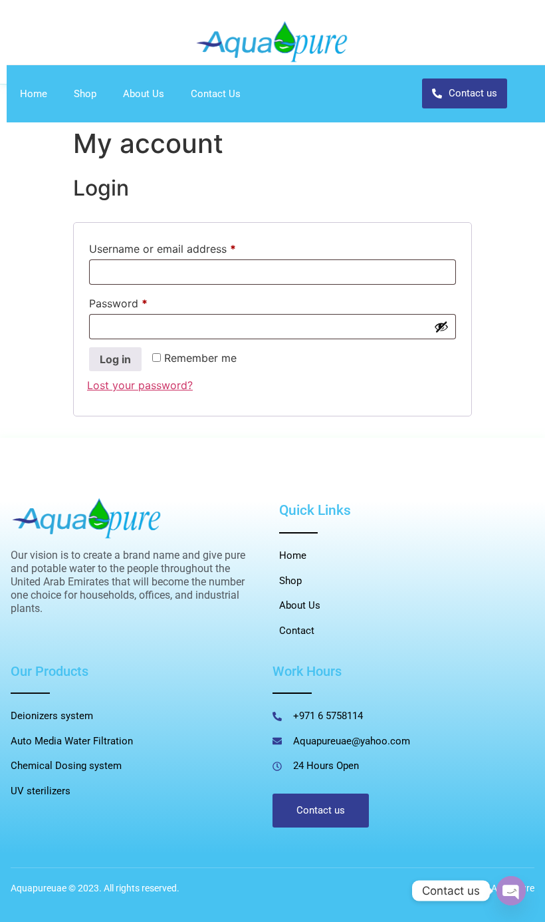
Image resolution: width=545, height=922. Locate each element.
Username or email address (184, 246)
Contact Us (216, 94)
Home (33, 94)
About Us (143, 94)
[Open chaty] (511, 890)
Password (140, 301)
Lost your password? (140, 385)
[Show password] (441, 326)
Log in (115, 359)
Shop (85, 94)
